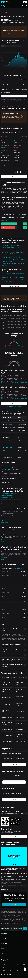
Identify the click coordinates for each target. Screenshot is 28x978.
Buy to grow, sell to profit (7, 495)
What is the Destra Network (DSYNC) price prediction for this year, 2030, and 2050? (12, 257)
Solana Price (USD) (7, 741)
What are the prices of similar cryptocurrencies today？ (13, 264)
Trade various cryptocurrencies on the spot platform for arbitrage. (12, 280)
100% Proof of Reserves (8, 450)
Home (2, 8)
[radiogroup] (8, 469)
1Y (16, 45)
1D (2, 45)
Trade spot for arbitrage (6, 497)
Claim (25, 928)
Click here (8, 33)
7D (6, 45)
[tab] (14, 933)
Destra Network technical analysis (14, 406)
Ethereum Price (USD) (19, 683)
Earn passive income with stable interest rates (12, 501)
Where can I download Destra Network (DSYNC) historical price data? (14, 260)
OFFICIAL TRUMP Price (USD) (6, 683)
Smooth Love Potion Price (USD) (20, 697)
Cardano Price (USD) (7, 717)
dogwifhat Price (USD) (19, 690)
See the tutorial (4, 522)
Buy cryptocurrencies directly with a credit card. (13, 277)
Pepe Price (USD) (20, 711)
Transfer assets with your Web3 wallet (10, 503)
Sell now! (3, 539)
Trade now (14, 836)
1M (9, 45)
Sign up (4, 35)
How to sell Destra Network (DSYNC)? (11, 247)
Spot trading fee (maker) (8, 420)
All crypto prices (14, 289)
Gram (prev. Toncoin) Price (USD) (7, 723)
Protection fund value (7, 447)
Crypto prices (7, 8)
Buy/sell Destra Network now (14, 286)
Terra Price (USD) (6, 704)
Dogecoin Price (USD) (5, 711)
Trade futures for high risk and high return (11, 499)
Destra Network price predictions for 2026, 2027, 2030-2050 (14, 382)
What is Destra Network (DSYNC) (10, 250)
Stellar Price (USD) (20, 741)
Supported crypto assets (8, 440)
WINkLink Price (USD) (19, 735)
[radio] (5, 469)
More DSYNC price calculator (14, 96)
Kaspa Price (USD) (6, 697)
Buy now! (3, 520)
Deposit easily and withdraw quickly (9, 493)
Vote (25, 223)
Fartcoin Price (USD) (7, 729)
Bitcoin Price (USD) (20, 729)
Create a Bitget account (8, 273)
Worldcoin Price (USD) (6, 690)
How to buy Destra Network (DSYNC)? (11, 245)
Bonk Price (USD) (20, 717)
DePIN (20, 473)
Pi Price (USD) (19, 723)
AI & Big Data (5, 473)
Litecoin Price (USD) (7, 735)
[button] (14, 933)
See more (3, 559)
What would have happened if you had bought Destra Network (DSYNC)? (13, 253)
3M (13, 45)
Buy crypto (14, 176)
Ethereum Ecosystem (13, 473)
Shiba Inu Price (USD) (19, 704)
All (19, 45)
